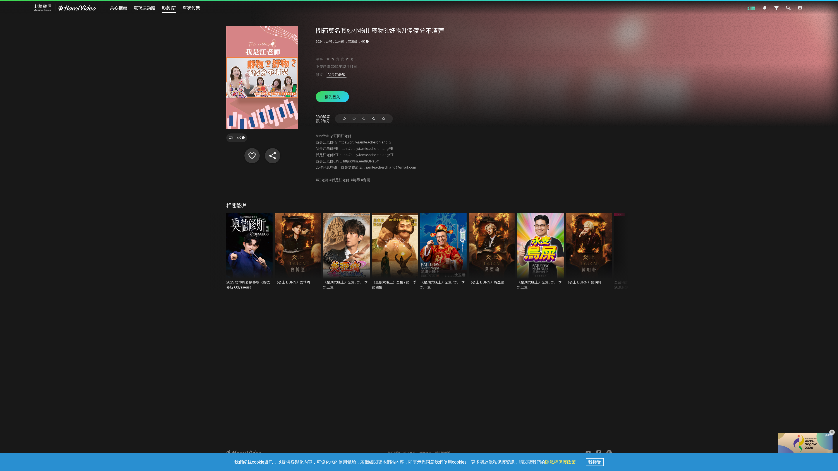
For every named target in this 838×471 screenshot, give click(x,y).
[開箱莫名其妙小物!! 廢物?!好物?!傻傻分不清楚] (252, 155)
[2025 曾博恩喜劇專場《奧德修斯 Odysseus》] (249, 251)
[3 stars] (364, 118)
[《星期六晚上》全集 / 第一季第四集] (395, 251)
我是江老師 (336, 75)
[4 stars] (374, 118)
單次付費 (191, 7)
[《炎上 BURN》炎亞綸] (492, 249)
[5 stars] (383, 118)
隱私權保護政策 (560, 462)
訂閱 (751, 8)
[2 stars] (354, 118)
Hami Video (65, 7)
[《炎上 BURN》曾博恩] (298, 249)
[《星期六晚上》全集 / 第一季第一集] (443, 251)
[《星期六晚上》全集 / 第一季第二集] (540, 251)
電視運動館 (144, 7)
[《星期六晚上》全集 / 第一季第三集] (346, 251)
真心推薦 (118, 7)
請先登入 (332, 97)
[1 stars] (344, 118)
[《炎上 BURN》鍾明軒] (589, 249)
